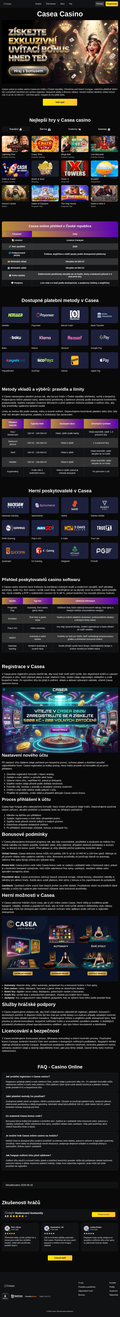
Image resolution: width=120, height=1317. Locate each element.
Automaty (102, 129)
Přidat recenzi (103, 1214)
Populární (14, 129)
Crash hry (72, 129)
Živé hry (43, 129)
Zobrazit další (60, 1258)
